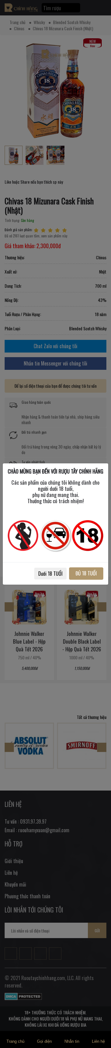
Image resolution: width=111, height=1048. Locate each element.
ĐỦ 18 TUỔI (86, 573)
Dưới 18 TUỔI (50, 573)
